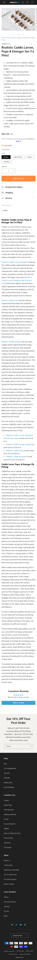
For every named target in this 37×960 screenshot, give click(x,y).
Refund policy (29, 951)
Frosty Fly (11, 951)
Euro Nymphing (9, 787)
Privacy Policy (8, 838)
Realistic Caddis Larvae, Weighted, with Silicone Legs (17, 280)
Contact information (24, 954)
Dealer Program (9, 884)
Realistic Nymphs (11, 38)
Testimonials (8, 865)
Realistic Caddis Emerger (11, 342)
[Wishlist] (27, 2)
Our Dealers (8, 847)
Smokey (7, 162)
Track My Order (9, 810)
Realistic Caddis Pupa (10, 300)
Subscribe (7, 843)
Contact (6, 800)
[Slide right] (23, 34)
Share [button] (6, 210)
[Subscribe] (30, 746)
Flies (5, 764)
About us (7, 860)
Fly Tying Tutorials (10, 902)
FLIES (3, 38)
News (6, 916)
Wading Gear (8, 782)
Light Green (18, 157)
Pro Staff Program (10, 879)
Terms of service (13, 954)
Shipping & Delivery (10, 814)
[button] (4, 2)
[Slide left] (14, 34)
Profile (6, 819)
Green (29, 157)
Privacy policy (20, 951)
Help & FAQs (8, 805)
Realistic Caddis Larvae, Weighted (15, 262)
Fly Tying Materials (10, 768)
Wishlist (6, 829)
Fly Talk (6, 911)
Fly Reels (7, 778)
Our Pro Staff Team (10, 875)
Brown (6, 157)
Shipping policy (20, 957)
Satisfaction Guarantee (11, 870)
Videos (6, 897)
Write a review (18, 703)
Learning (6, 906)
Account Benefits (9, 824)
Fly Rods (7, 773)
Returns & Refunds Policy (12, 833)
